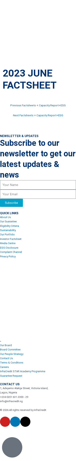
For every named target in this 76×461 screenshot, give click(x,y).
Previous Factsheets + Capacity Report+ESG (38, 105)
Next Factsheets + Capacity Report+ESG (38, 115)
